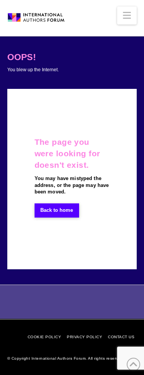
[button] (127, 16)
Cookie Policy (44, 337)
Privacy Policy (84, 337)
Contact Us (121, 337)
